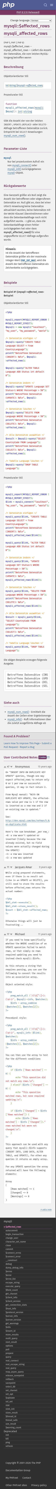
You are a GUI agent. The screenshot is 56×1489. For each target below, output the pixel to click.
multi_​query (11, 1338)
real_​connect (12, 1360)
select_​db (10, 1386)
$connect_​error (13, 1256)
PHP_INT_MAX (28, 260)
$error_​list (11, 1279)
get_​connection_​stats (16, 1305)
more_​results (12, 1334)
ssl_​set (9, 1401)
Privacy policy (39, 1485)
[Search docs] (45, 5)
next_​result (11, 1342)
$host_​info (11, 1308)
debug (9, 1264)
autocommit (12, 1230)
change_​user (12, 1238)
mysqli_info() (14, 719)
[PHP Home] (8, 5)
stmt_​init (10, 1409)
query (8, 1357)
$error (9, 1275)
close (8, 1245)
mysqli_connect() (21, 165)
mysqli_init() (14, 169)
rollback (10, 1379)
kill (7, 1438)
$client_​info (11, 1297)
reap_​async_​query (15, 1372)
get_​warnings (12, 1323)
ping (8, 1442)
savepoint (10, 1383)
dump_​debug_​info (14, 1267)
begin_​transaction (14, 1234)
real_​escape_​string (15, 1364)
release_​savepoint (15, 1375)
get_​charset (11, 1293)
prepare (9, 1353)
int (7, 85)
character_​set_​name (16, 1241)
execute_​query (13, 1286)
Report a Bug (27, 747)
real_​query (11, 1368)
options (9, 1345)
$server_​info (12, 1316)
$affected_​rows (13, 1227)
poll (7, 1349)
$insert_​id (10, 1331)
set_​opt (9, 1394)
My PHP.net (12, 1477)
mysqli (39, 107)
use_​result (11, 1424)
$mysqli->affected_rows (29, 85)
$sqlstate (10, 1398)
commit (9, 1249)
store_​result (12, 1412)
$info (8, 1327)
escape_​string (12, 1282)
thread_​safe (12, 1420)
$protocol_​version (14, 1312)
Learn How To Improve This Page (22, 743)
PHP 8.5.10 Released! (28, 12)
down (11, 767)
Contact (26, 1477)
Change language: (20, 20)
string (12, 85)
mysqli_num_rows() (14, 135)
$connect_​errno (13, 1253)
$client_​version (13, 1301)
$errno (9, 1271)
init (7, 1435)
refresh (9, 1446)
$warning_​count (13, 1427)
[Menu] (52, 5)
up (5, 767)
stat (7, 1405)
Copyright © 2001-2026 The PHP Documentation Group (23, 1466)
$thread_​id (11, 1416)
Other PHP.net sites (16, 1485)
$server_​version (13, 1319)
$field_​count (12, 1290)
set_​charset (11, 1390)
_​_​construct (11, 1260)
